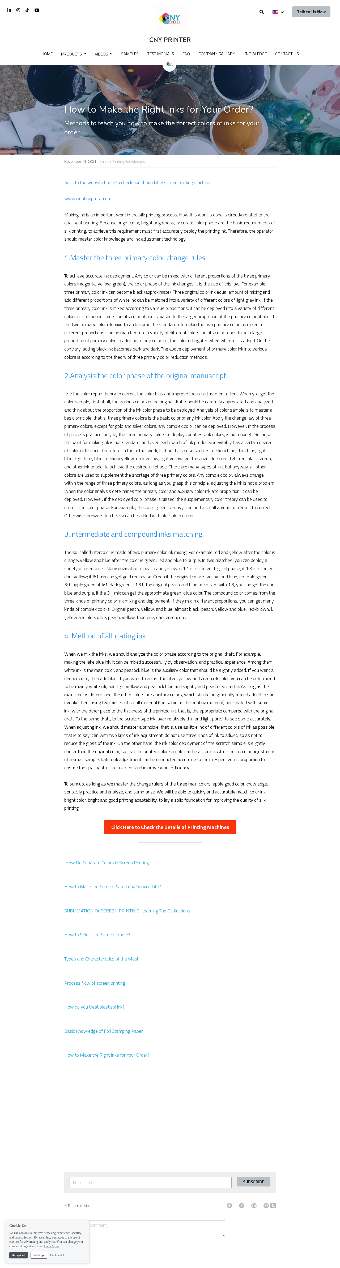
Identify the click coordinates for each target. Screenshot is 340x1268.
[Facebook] (229, 1205)
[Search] (262, 12)
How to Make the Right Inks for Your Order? (107, 1054)
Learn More (51, 1246)
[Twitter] (241, 1205)
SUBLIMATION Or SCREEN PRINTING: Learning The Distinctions (127, 910)
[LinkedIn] (254, 1205)
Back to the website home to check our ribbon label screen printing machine (137, 182)
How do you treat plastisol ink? (94, 1006)
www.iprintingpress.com (87, 198)
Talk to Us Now (311, 11)
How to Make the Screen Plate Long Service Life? (112, 886)
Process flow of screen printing (94, 983)
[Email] (266, 1205)
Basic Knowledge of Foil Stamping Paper (103, 1031)
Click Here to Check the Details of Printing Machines (170, 827)
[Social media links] (9, 10)
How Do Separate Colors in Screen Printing (106, 862)
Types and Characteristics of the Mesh (101, 958)
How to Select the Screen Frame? (97, 934)
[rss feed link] (273, 1205)
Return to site (79, 1205)
